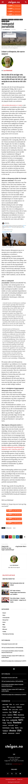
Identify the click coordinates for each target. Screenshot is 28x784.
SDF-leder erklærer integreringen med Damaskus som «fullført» (18, 592)
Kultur (4, 622)
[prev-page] (3, 606)
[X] (6, 536)
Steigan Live (19, 779)
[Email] (21, 536)
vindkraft (18, 733)
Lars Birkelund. (7, 70)
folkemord (19, 707)
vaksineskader (11, 733)
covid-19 (17, 704)
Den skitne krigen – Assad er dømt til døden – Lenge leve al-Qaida (18, 600)
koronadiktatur (9, 717)
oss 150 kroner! (16, 6)
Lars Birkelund (6, 29)
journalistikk (10, 19)
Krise (7, 720)
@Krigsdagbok (5, 704)
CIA (13, 704)
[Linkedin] (17, 536)
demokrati (22, 704)
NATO (20, 720)
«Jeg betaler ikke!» (20, 546)
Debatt (4, 613)
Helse (3, 615)
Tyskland (5, 731)
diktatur (4, 707)
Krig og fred (16, 19)
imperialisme (5, 712)
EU (8, 707)
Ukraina (12, 730)
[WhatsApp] (13, 536)
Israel (15, 712)
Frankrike (5, 709)
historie (20, 709)
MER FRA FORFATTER (8, 579)
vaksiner (4, 733)
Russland (17, 722)
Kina (15, 715)
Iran (10, 712)
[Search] (26, 2)
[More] (24, 536)
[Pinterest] (10, 536)
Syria (14, 528)
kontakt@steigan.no (17, 764)
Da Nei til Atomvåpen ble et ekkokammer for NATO (14, 661)
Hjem (3, 17)
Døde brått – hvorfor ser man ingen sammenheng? (8, 548)
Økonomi (4, 629)
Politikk (3, 21)
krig (3, 720)
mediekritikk (13, 720)
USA (19, 730)
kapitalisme (10, 715)
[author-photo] (14, 563)
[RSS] (12, 773)
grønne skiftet (15, 709)
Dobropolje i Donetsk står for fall (9, 644)
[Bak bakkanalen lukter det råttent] (5, 584)
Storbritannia (5, 728)
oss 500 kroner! (16, 11)
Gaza (10, 709)
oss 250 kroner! (16, 9)
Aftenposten (9, 528)
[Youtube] (20, 773)
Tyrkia (21, 728)
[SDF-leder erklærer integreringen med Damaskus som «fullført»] (5, 592)
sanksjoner (4, 725)
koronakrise (16, 717)
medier (21, 19)
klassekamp (21, 715)
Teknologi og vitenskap (8, 634)
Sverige (12, 728)
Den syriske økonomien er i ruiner (12, 105)
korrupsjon (23, 717)
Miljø (3, 624)
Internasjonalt (4, 19)
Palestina (9, 722)
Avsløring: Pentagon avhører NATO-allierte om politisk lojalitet (13, 656)
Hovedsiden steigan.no (11, 779)
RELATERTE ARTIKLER (8, 575)
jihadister (4, 714)
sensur (16, 725)
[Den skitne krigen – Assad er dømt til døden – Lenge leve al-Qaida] (5, 600)
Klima (3, 717)
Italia (19, 712)
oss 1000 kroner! (16, 14)
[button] (2, 2)
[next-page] (5, 606)
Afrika (10, 704)
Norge (4, 627)
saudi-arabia (11, 725)
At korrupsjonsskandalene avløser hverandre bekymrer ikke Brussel (12, 651)
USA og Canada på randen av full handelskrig (12, 647)
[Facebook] (3, 536)
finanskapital (12, 707)
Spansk (7, 21)
